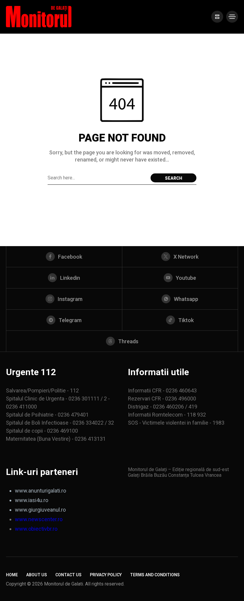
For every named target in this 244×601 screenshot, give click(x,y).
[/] (217, 17)
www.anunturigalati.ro (40, 490)
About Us (36, 574)
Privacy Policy (106, 574)
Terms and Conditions (155, 574)
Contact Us (68, 574)
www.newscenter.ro (38, 519)
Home (12, 574)
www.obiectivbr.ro (36, 529)
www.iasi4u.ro (31, 500)
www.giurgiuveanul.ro (40, 510)
